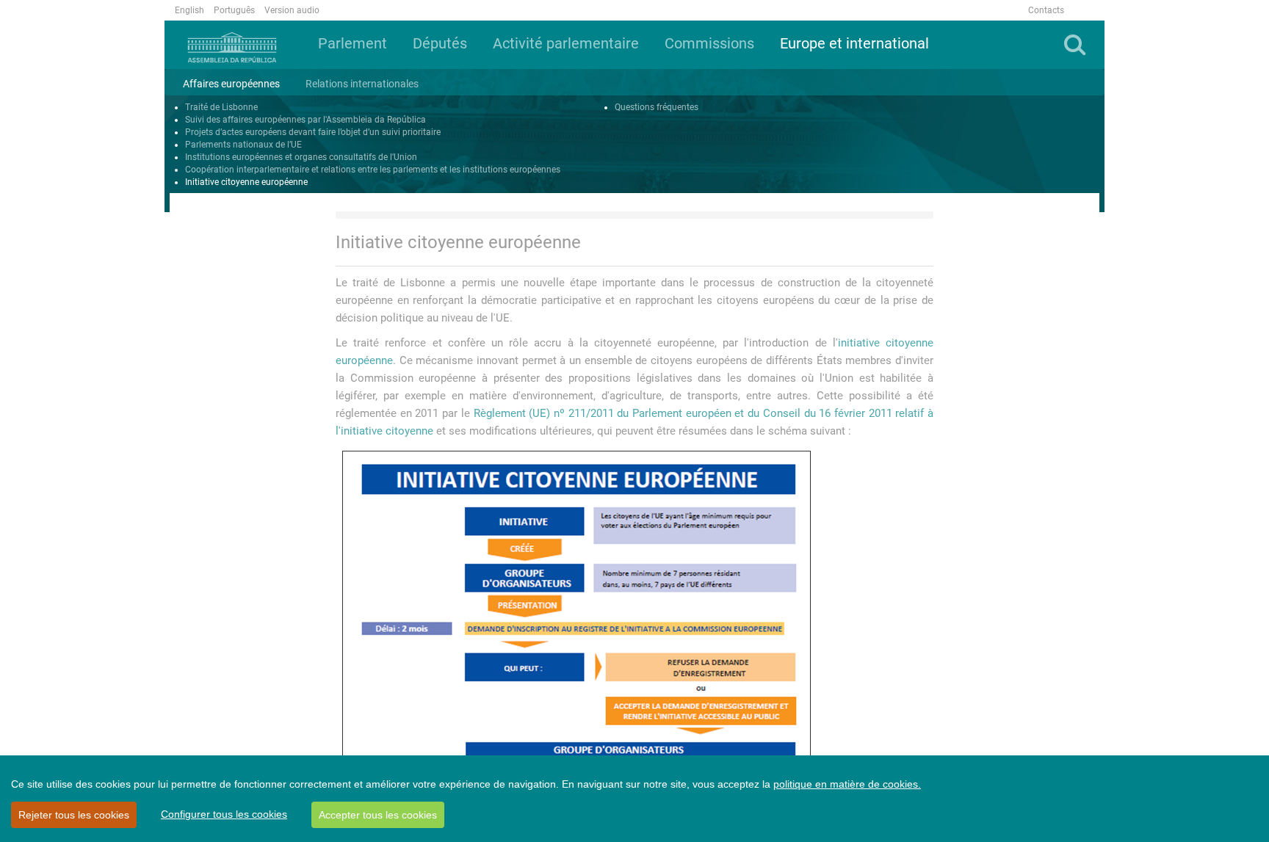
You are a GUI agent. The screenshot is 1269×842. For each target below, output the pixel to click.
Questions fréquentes (656, 107)
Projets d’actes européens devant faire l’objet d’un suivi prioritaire (313, 132)
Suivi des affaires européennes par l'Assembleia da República (305, 120)
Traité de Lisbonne (221, 107)
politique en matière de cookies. (847, 784)
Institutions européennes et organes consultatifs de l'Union (301, 157)
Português (234, 10)
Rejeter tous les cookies (73, 815)
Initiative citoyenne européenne (246, 182)
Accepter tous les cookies (378, 815)
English (189, 10)
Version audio (291, 10)
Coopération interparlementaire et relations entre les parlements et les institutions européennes (372, 169)
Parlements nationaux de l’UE (243, 144)
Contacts (1046, 10)
